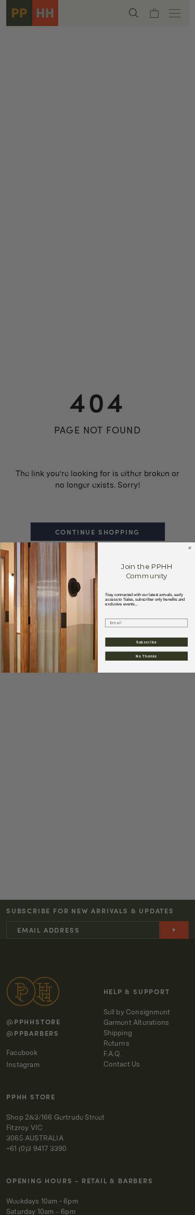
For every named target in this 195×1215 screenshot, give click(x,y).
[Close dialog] (190, 548)
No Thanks (146, 656)
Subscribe (146, 641)
